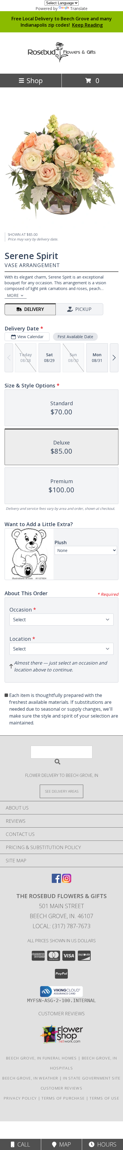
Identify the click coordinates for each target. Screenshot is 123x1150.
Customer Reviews (61, 1013)
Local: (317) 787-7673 (61, 926)
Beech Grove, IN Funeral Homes (41, 1058)
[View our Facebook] (56, 881)
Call (22, 1144)
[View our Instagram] (66, 881)
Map (63, 1144)
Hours (105, 1144)
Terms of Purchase (63, 1098)
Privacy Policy (20, 1098)
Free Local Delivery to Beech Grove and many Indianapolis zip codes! (61, 21)
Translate (79, 8)
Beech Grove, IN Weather (30, 1078)
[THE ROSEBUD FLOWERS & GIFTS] (61, 59)
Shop (35, 80)
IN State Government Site (91, 1078)
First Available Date (75, 336)
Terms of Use (104, 1098)
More (13, 295)
